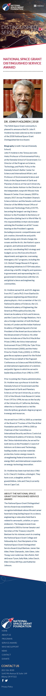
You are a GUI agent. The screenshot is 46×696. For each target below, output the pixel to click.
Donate (5, 659)
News (4, 651)
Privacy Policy (7, 686)
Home (4, 631)
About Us (6, 635)
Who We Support (10, 647)
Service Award (9, 643)
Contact (6, 655)
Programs (7, 639)
